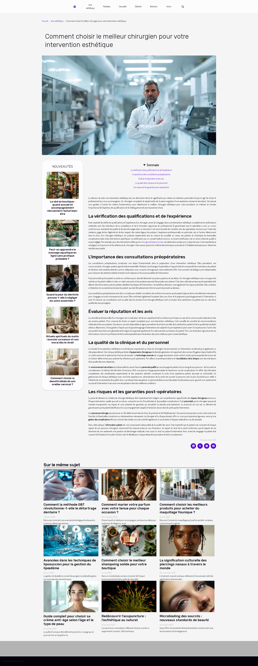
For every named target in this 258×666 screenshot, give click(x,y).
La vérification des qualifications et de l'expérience (151, 170)
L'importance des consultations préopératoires (151, 174)
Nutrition (153, 6)
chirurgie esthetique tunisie (152, 242)
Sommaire (153, 165)
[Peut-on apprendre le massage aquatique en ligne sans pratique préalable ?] (62, 233)
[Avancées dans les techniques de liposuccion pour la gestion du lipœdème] (71, 540)
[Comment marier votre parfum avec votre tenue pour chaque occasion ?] (129, 484)
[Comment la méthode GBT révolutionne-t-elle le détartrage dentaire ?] (71, 484)
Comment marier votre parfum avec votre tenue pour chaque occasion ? (126, 508)
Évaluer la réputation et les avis (151, 178)
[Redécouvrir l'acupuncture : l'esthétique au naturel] (129, 596)
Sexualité (122, 6)
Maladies (106, 6)
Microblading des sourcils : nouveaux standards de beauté (184, 618)
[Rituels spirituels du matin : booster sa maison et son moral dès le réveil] (62, 319)
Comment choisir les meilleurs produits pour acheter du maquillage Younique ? (183, 508)
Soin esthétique (90, 6)
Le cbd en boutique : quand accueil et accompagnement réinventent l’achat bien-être (62, 207)
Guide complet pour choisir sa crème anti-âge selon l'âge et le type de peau (69, 620)
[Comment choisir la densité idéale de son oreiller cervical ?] (62, 361)
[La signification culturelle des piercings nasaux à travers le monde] (187, 540)
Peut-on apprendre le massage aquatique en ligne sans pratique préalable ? (62, 254)
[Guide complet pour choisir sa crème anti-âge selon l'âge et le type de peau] (71, 596)
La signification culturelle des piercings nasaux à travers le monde (183, 564)
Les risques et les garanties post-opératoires (151, 187)
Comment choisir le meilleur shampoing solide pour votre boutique (124, 564)
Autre (168, 6)
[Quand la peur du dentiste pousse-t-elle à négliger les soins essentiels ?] (62, 277)
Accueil (45, 21)
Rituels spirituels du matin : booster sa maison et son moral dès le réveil (62, 339)
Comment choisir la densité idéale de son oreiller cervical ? (62, 381)
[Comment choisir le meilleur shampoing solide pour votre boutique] (129, 540)
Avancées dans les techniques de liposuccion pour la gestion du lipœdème (70, 564)
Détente (138, 6)
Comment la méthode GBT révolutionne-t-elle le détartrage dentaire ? (70, 508)
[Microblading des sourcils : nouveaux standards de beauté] (187, 596)
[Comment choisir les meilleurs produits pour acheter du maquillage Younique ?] (187, 484)
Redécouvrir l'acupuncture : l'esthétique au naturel (124, 618)
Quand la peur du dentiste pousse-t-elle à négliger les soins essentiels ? (62, 297)
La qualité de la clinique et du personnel (151, 183)
